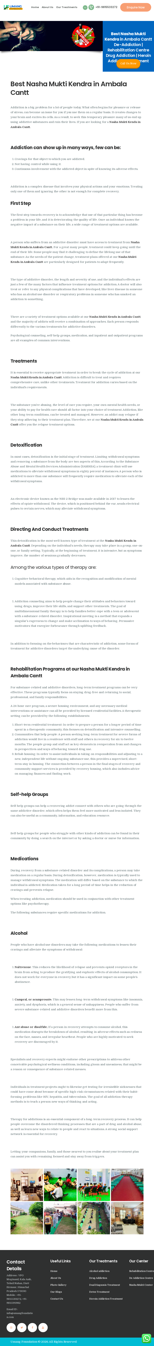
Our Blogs (56, 1291)
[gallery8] (94, 1185)
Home (53, 1271)
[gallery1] (27, 1185)
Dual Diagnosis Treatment (104, 1285)
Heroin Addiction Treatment (106, 1298)
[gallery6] (127, 1218)
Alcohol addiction (99, 1271)
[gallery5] (60, 1218)
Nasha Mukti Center (141, 1285)
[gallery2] (127, 1185)
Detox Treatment (99, 1291)
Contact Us (56, 1298)
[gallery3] (94, 1218)
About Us (55, 1278)
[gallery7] (60, 1185)
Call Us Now (128, 63)
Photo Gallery (58, 1285)
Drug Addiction (98, 1278)
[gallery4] (27, 1218)
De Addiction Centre (141, 1278)
